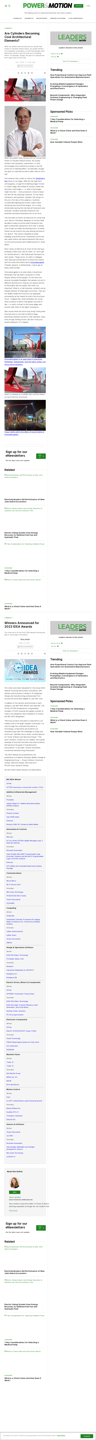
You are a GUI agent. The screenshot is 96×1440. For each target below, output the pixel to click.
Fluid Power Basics (76, 18)
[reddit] (28, 73)
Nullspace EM (11, 977)
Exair (8, 1097)
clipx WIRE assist (12, 817)
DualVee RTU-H (12, 1112)
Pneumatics (29, 18)
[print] (45, 73)
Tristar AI (10, 1062)
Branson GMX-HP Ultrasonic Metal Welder (22, 824)
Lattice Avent (11, 935)
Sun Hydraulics (12, 1046)
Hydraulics (17, 18)
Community (8, 28)
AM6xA (9, 943)
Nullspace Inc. (11, 974)
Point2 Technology (13, 1038)
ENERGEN (10, 1050)
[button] (5, 5)
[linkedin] (22, 73)
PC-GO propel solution (14, 1015)
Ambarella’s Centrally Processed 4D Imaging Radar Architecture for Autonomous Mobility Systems (23, 922)
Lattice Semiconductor (14, 931)
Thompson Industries (14, 1116)
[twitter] (25, 73)
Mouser (53, 57)
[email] (32, 73)
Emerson (9, 821)
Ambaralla (10, 916)
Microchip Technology (14, 892)
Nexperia (9, 966)
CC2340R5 (10, 903)
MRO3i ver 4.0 (11, 1077)
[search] (9, 5)
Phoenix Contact (12, 813)
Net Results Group (13, 1073)
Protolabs (10, 800)
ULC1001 (9, 1136)
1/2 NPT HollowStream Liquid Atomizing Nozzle (24, 1101)
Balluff (8, 1081)
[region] (48, 1436)
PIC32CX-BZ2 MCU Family (16, 896)
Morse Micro (11, 881)
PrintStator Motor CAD (15, 959)
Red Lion (9, 837)
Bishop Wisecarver (13, 1108)
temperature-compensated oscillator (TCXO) (28, 787)
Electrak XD (10, 1119)
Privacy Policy (61, 1435)
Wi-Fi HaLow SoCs (13, 884)
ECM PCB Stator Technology (17, 955)
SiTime (8, 783)
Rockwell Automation (14, 850)
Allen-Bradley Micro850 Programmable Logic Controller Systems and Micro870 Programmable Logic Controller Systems (24, 856)
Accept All (87, 1436)
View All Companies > (71, 61)
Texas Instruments (13, 899)
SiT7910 (9, 787)
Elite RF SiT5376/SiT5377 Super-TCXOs (21, 1031)
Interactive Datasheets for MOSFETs (20, 970)
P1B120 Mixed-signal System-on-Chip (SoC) (22, 1042)
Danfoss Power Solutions (16, 1011)
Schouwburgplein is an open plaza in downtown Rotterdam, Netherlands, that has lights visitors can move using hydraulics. (25, 362)
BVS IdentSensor (12, 1085)
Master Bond (55, 54)
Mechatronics (41, 18)
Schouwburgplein (37, 262)
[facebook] (18, 73)
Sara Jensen (25, 639)
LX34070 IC (10, 1157)
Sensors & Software (58, 18)
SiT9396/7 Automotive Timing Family (20, 994)
